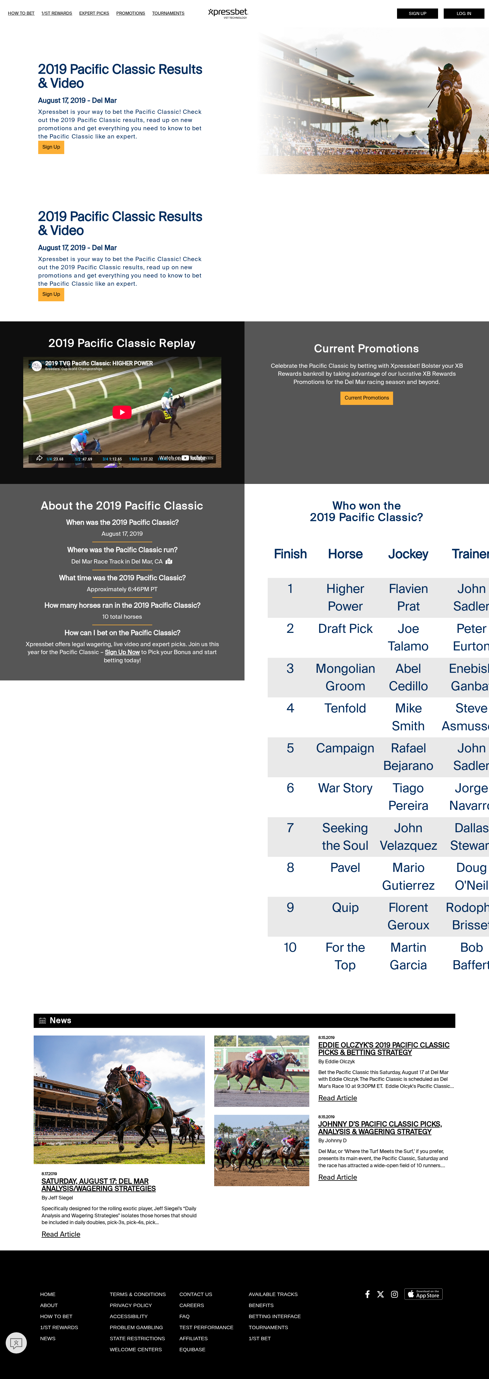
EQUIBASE (192, 1349)
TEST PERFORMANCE (206, 1327)
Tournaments (168, 13)
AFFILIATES (193, 1338)
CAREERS (191, 1305)
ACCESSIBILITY (129, 1316)
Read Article (61, 1234)
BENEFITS (261, 1305)
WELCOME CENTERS (136, 1349)
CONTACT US (195, 1294)
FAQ (184, 1316)
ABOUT (49, 1305)
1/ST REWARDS (59, 1327)
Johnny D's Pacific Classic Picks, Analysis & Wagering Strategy (380, 1128)
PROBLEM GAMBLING (136, 1327)
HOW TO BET (56, 1316)
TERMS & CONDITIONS (138, 1294)
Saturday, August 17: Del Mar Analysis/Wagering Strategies (99, 1185)
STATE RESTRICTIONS (137, 1338)
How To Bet (21, 13)
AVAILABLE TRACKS (273, 1294)
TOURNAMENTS (268, 1327)
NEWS (47, 1338)
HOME (47, 1294)
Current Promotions (367, 398)
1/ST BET (260, 1338)
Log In (464, 13)
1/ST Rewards (57, 13)
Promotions (130, 13)
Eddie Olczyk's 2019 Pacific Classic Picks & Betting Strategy (384, 1049)
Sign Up (417, 13)
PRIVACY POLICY (131, 1305)
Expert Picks (94, 13)
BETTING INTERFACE (275, 1316)
